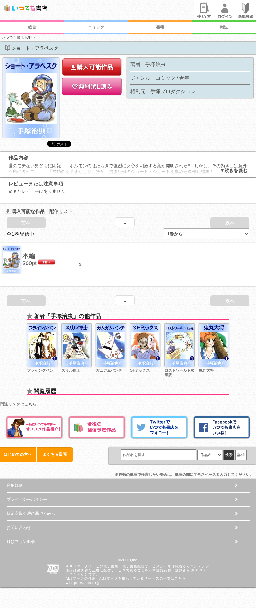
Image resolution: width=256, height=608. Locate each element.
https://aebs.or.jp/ (85, 583)
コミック (96, 27)
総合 (32, 27)
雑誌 (224, 27)
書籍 (160, 27)
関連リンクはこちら (18, 404)
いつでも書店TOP (17, 37)
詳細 (241, 455)
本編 (28, 255)
